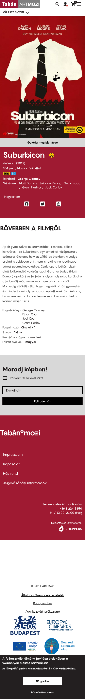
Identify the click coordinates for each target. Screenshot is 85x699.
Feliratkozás (42, 401)
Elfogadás (42, 681)
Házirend (10, 473)
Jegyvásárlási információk (25, 483)
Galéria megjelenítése (42, 142)
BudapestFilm (42, 603)
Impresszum (13, 454)
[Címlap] (20, 4)
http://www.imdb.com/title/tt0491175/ (6, 173)
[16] (51, 156)
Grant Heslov (31, 322)
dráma (8, 163)
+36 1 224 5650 (71, 508)
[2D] (14, 173)
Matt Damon (28, 183)
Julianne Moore (50, 183)
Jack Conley (53, 187)
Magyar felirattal (29, 168)
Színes (18, 332)
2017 (20, 163)
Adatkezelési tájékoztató (42, 611)
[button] (67, 4)
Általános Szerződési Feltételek (42, 595)
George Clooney (29, 178)
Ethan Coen (30, 314)
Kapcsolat (11, 464)
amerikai (34, 337)
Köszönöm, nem (42, 692)
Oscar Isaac (71, 183)
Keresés (57, 4)
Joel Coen (29, 318)
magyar (30, 341)
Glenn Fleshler (32, 187)
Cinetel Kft (28, 327)
